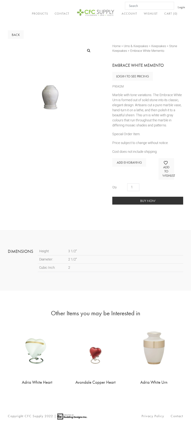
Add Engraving (129, 162)
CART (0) (171, 14)
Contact (177, 416)
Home (116, 46)
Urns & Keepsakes (136, 46)
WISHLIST (151, 14)
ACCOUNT (129, 14)
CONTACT (62, 14)
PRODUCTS (40, 14)
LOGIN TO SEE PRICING (132, 76)
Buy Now (147, 201)
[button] (88, 50)
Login (181, 7)
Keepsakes (158, 46)
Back (16, 35)
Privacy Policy (153, 416)
